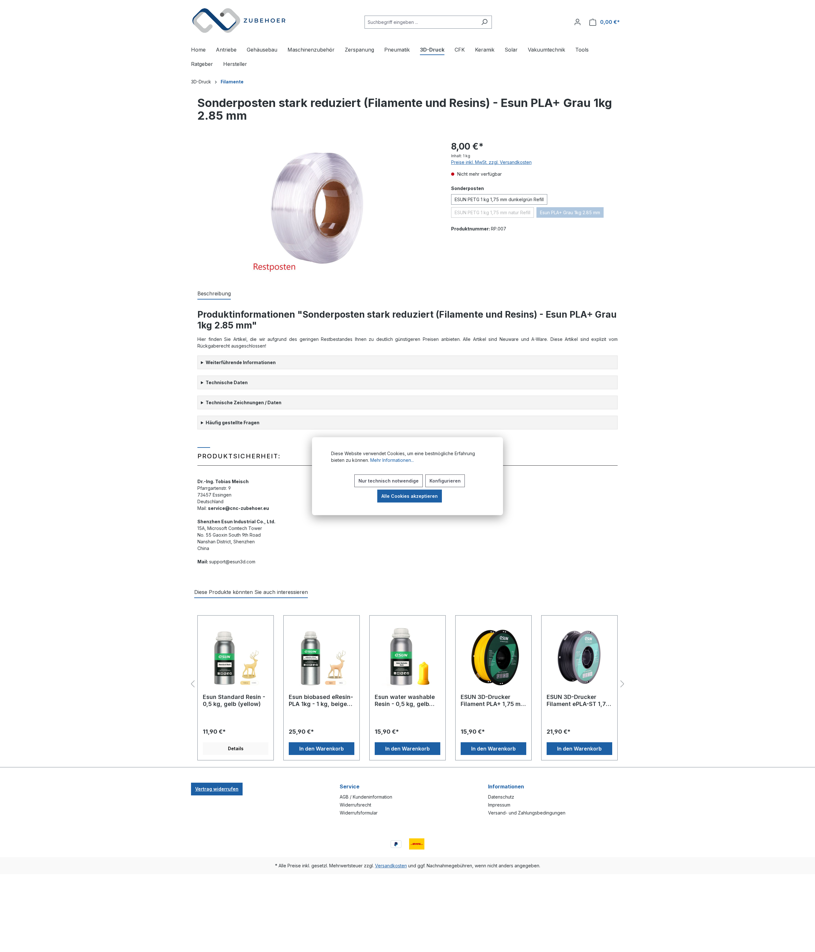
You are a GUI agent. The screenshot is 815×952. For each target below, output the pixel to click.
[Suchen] (484, 22)
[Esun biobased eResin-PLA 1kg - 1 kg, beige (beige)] (321, 657)
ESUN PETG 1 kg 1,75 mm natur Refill (494, 213)
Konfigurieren (445, 480)
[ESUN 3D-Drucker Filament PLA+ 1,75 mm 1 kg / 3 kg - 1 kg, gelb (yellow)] (493, 657)
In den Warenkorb (321, 748)
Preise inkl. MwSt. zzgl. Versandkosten (491, 162)
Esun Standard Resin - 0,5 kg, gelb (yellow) (234, 700)
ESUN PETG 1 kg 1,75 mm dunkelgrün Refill (499, 199)
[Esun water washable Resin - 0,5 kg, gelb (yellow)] (407, 657)
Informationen (506, 786)
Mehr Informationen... (392, 459)
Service (349, 786)
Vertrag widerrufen (216, 789)
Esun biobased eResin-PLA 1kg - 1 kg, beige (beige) (321, 701)
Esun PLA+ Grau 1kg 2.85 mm (572, 213)
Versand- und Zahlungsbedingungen (526, 812)
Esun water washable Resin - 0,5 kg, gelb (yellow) (405, 701)
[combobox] (421, 22)
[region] (315, 208)
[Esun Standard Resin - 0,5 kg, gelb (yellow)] (235, 657)
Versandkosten (391, 865)
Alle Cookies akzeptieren (409, 495)
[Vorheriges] (192, 684)
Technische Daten (227, 382)
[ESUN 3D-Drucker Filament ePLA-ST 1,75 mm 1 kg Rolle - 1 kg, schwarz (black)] (579, 657)
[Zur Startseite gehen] (239, 21)
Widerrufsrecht (355, 804)
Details (236, 748)
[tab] (214, 294)
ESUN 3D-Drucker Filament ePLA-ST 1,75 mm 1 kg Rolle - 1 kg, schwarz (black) (578, 701)
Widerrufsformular (359, 812)
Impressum (499, 804)
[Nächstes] (622, 684)
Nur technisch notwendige (388, 480)
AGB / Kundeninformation (366, 797)
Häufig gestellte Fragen (232, 422)
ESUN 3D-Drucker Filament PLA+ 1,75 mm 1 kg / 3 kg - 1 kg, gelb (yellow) (493, 701)
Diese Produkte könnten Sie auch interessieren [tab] (251, 592)
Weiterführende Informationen (241, 362)
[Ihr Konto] (577, 22)
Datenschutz (501, 797)
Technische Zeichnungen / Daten (243, 402)
